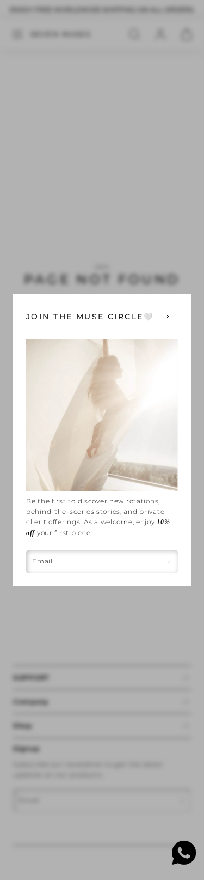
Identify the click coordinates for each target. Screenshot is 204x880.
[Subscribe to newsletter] (169, 562)
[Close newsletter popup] (168, 316)
